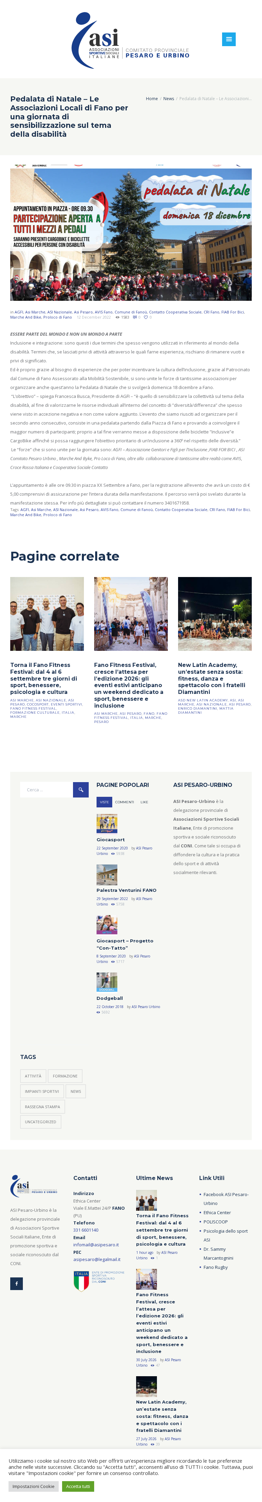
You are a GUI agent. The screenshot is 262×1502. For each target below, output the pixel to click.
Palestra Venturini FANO (127, 890)
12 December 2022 (94, 317)
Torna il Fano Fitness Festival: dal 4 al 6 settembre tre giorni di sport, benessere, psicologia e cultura (43, 678)
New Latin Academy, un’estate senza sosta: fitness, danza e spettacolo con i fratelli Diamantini (211, 678)
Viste (104, 802)
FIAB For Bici (232, 311)
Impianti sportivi (42, 1091)
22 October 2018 (110, 1006)
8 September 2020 (111, 956)
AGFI (19, 311)
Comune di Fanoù (131, 311)
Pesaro (101, 722)
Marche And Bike (25, 317)
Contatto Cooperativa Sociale (175, 311)
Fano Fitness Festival (33, 708)
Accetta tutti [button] (78, 1486)
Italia (68, 712)
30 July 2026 (146, 1359)
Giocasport (111, 839)
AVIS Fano (104, 311)
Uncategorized (40, 1121)
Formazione (65, 1075)
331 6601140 (85, 1230)
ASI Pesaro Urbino (146, 1006)
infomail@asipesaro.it (96, 1245)
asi (233, 700)
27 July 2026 (146, 1438)
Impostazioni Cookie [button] (34, 1486)
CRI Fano (211, 311)
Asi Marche (35, 311)
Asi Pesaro (83, 311)
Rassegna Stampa (42, 1106)
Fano (149, 713)
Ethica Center (217, 1212)
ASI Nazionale (59, 311)
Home (152, 99)
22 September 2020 (112, 848)
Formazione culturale (35, 712)
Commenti (124, 802)
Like (144, 802)
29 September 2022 (112, 898)
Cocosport (38, 704)
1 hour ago (144, 1252)
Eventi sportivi (66, 704)
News (168, 99)
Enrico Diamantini (197, 708)
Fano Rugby (216, 1267)
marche (18, 717)
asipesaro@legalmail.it (96, 1259)
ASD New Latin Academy (203, 700)
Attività (33, 1075)
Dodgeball (110, 998)
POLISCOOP (216, 1222)
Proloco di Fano (57, 317)
